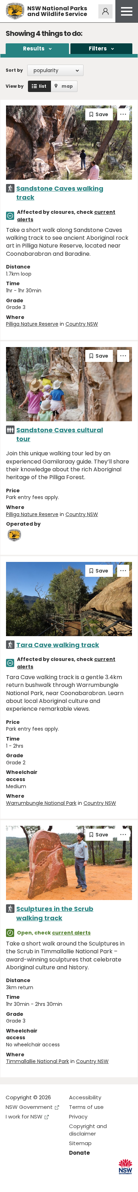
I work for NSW (24, 1116)
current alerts (71, 932)
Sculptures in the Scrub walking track (54, 913)
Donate (79, 1152)
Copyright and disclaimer (88, 1129)
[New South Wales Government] (125, 1166)
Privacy (78, 1116)
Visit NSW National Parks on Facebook (12, 1180)
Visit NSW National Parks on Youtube (42, 1180)
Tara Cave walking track (57, 644)
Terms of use (86, 1107)
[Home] (15, 11)
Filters (98, 48)
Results (34, 48)
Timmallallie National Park (37, 1061)
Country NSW (81, 323)
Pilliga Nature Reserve (32, 323)
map (67, 86)
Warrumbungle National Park (41, 803)
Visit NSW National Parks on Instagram (27, 1180)
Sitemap (80, 1143)
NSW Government (29, 1107)
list (42, 86)
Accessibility (85, 1097)
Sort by (14, 70)
